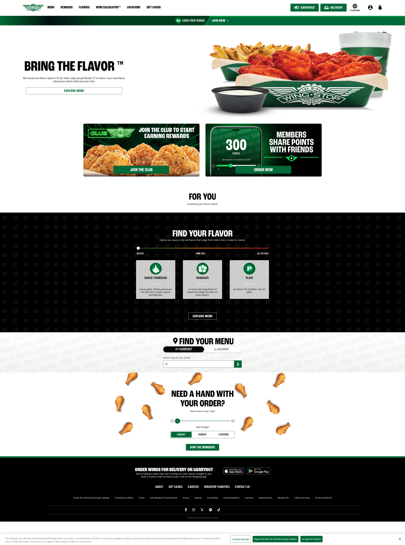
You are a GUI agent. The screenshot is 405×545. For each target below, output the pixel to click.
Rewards (67, 7)
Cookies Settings (240, 539)
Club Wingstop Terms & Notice (163, 497)
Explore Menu (74, 91)
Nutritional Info (265, 497)
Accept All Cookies (311, 539)
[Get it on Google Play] (259, 472)
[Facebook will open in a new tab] (186, 509)
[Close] (399, 539)
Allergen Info (283, 497)
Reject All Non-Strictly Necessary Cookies (275, 539)
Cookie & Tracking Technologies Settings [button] (91, 497)
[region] (202, 539)
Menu (50, 7)
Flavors (84, 7)
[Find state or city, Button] (238, 364)
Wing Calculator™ (108, 7)
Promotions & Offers (124, 497)
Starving (224, 434)
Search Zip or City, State (176, 357)
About (159, 487)
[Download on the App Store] (233, 472)
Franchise (249, 497)
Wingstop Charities (217, 487)
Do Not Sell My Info (323, 497)
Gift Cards (154, 7)
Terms (141, 497)
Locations (133, 7)
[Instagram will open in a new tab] (194, 509)
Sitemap (198, 497)
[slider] (138, 248)
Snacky (181, 434)
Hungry (202, 434)
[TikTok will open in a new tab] (219, 509)
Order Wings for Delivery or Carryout (174, 469)
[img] (155, 283)
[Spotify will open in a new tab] (210, 509)
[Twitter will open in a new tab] (202, 509)
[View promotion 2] (263, 150)
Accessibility (212, 497)
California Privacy (302, 497)
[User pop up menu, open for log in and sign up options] (370, 7)
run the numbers (202, 447)
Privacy (186, 497)
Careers (193, 487)
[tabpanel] (141, 150)
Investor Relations (231, 497)
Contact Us (242, 487)
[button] (380, 7)
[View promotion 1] (141, 150)
